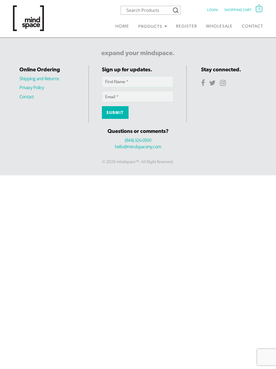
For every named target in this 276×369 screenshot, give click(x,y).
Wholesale (219, 26)
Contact (252, 26)
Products (150, 26)
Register (186, 26)
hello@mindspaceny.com (138, 147)
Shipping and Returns (39, 79)
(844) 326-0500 (138, 140)
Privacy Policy (31, 87)
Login (212, 9)
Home (122, 26)
